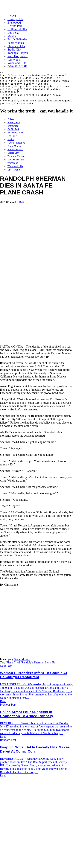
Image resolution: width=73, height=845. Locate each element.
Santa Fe (50, 662)
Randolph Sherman (32, 662)
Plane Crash (13, 662)
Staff (21, 201)
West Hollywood (17, 56)
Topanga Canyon (17, 52)
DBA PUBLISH (17, 66)
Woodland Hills (16, 63)
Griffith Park (14, 26)
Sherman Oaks (16, 46)
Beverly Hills (15, 19)
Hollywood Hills (17, 29)
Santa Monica (15, 42)
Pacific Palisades (17, 39)
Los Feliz (13, 32)
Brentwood (14, 22)
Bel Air (11, 15)
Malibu (11, 36)
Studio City (14, 49)
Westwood (13, 59)
